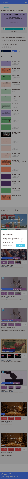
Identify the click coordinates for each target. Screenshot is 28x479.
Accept (20, 245)
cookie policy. (10, 242)
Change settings (7, 245)
